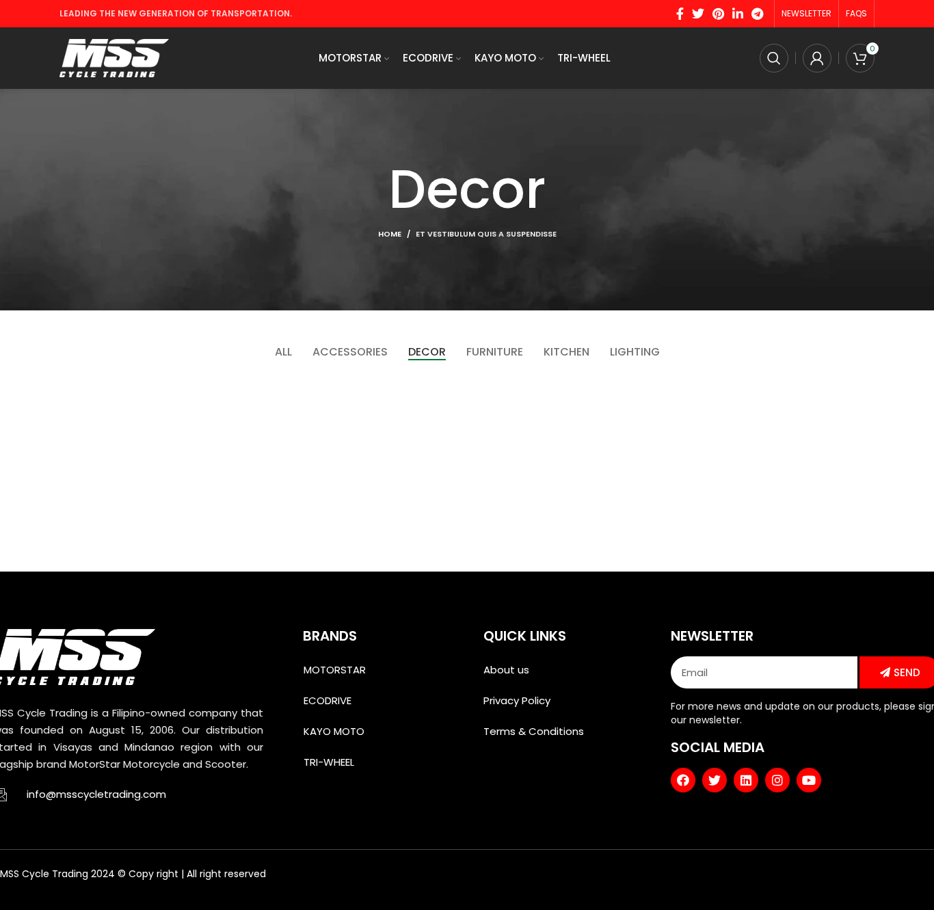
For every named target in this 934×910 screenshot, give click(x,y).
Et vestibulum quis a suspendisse (486, 233)
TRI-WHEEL (329, 762)
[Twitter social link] (698, 13)
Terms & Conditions (533, 731)
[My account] (817, 58)
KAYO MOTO (334, 731)
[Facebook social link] (680, 13)
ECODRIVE (327, 700)
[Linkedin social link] (737, 13)
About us (506, 670)
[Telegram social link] (757, 13)
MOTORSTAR (335, 670)
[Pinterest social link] (718, 13)
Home (389, 233)
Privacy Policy (516, 700)
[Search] (774, 58)
